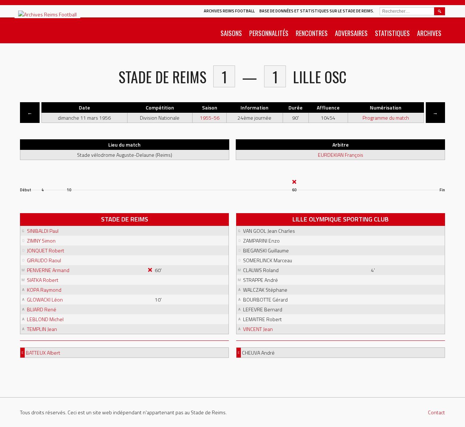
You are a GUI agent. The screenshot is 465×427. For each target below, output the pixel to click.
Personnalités (268, 33)
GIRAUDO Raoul (44, 260)
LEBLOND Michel (45, 319)
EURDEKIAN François (340, 155)
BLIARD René (41, 309)
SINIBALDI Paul (42, 231)
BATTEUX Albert (43, 352)
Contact (436, 412)
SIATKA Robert (42, 280)
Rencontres (312, 33)
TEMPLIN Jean (42, 329)
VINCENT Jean (258, 329)
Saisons (231, 33)
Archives (429, 33)
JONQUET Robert (45, 250)
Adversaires (351, 33)
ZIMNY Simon (41, 240)
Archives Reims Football (229, 11)
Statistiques (392, 33)
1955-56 (209, 117)
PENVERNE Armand (48, 270)
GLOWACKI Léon (45, 299)
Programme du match (386, 117)
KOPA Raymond (44, 290)
